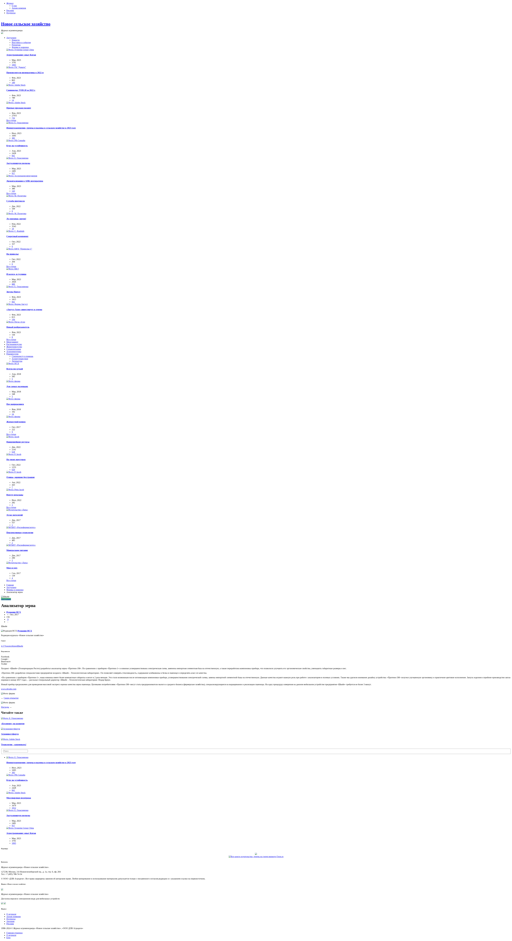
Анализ (8, 646)
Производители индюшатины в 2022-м (25, 72)
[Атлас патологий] (17, 510)
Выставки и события (21, 42)
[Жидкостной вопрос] (13, 416)
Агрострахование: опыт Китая (21, 55)
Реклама (10, 10)
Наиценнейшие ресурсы (17, 442)
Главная (10, 585)
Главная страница (14, 933)
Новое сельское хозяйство (25, 23)
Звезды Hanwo (13, 292)
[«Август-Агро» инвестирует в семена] (17, 304)
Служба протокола (15, 201)
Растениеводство (14, 344)
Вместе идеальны (14, 495)
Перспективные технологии (19, 532)
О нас (14, 6)
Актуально (11, 38)
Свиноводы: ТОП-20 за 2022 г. (20, 90)
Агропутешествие (20, 359)
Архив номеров (19, 8)
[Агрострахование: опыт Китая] (20, 50)
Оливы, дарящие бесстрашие (20, 477)
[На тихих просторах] (13, 454)
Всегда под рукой (14, 369)
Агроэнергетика (13, 351)
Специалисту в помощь (22, 356)
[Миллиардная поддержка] (15, 793)
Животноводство (14, 347)
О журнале (11, 914)
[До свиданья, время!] (16, 213)
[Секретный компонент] (15, 231)
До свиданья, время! (16, 219)
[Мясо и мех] (17, 563)
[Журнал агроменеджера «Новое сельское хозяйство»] (2, 889)
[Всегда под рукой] (12, 363)
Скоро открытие (11, 698)
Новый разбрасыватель (17, 327)
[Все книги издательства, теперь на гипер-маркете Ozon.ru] (256, 856)
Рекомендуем (12, 354)
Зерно (14, 646)
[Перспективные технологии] (21, 527)
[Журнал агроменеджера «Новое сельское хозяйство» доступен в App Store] (2, 903)
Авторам (10, 921)
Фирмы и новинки (20, 47)
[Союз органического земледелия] (256, 853)
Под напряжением (15, 404)
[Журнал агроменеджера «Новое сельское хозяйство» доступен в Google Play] (5, 903)
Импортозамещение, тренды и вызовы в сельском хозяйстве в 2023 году (41, 128)
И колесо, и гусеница (16, 274)
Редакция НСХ (13, 612)
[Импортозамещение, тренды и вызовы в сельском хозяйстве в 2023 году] (17, 123)
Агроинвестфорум (10, 734)
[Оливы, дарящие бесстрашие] (13, 472)
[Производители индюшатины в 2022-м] (16, 67)
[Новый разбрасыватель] (15, 322)
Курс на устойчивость (17, 146)
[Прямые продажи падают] (15, 102)
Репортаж (16, 45)
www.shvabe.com (8, 689)
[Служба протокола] (16, 196)
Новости (16, 40)
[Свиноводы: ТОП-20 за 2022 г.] (15, 85)
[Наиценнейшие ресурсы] (12, 437)
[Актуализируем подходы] (17, 158)
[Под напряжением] (13, 399)
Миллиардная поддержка (18, 798)
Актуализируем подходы (18, 163)
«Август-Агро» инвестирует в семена (24, 309)
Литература (17, 361)
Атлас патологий (14, 515)
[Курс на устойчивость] (15, 140)
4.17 (3, 646)
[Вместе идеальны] (15, 489)
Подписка (10, 13)
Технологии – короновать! (13, 744)
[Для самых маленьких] (13, 381)
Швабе (20, 646)
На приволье (12, 254)
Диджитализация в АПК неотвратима (24, 181)
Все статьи (11, 120)
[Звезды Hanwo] (17, 286)
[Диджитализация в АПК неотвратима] (21, 176)
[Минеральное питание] (21, 545)
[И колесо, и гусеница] (12, 269)
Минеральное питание (17, 550)
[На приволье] (19, 249)
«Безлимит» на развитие (13, 723)
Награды (5, 707)
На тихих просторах (16, 459)
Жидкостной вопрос (16, 422)
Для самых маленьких (17, 386)
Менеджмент (12, 342)
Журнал (9, 3)
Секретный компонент (17, 236)
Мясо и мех (11, 568)
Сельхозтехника (13, 349)
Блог (8, 937)
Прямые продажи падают (18, 108)
